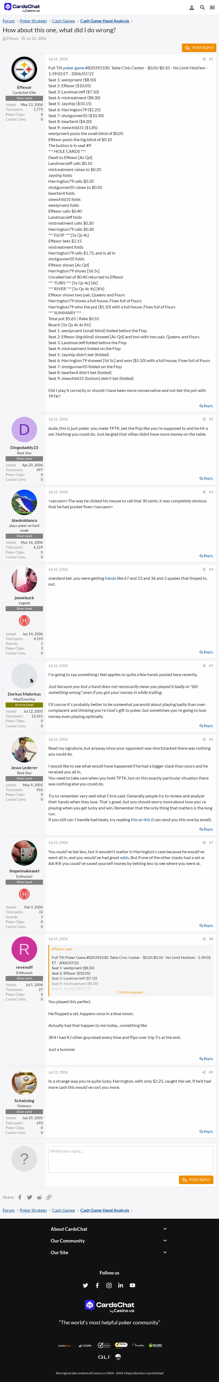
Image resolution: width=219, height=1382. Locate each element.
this (134, 819)
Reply (208, 405)
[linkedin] (121, 1285)
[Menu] (212, 7)
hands (110, 578)
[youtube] (132, 1285)
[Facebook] (97, 1285)
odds (124, 857)
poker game (73, 67)
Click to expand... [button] (131, 992)
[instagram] (109, 1285)
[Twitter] (85, 1285)
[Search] (202, 8)
